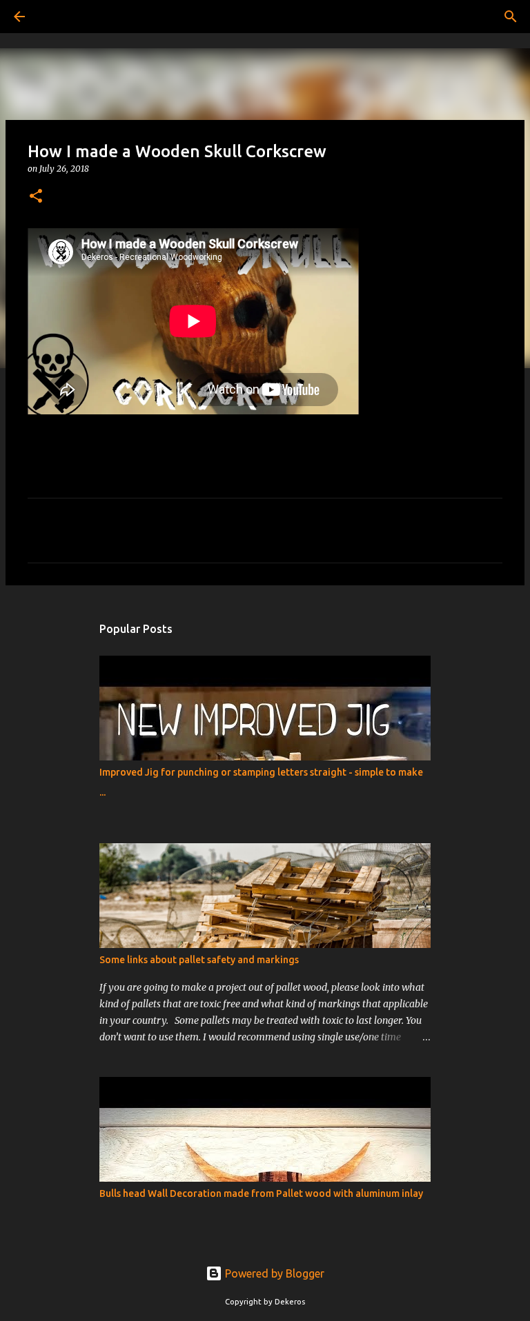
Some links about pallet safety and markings (199, 959)
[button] (36, 197)
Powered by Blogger (273, 1273)
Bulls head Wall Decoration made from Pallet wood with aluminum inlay (261, 1193)
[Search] (58, 16)
